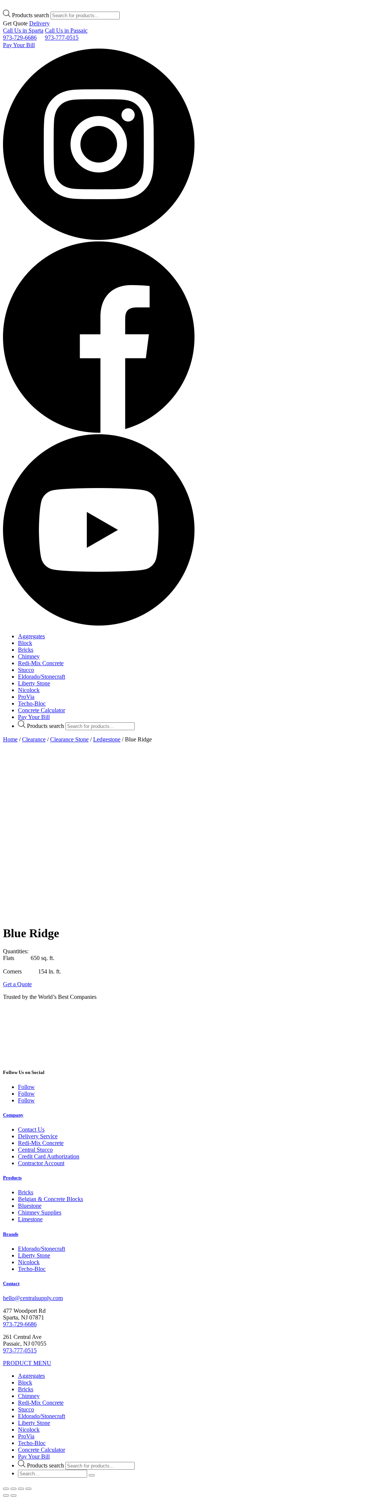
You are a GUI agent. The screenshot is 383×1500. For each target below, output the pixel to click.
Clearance (34, 739)
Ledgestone (106, 739)
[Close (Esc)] (6, 1489)
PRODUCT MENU (27, 1363)
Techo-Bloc (32, 703)
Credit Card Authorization (48, 1156)
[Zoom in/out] (28, 1489)
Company (13, 1115)
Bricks (25, 649)
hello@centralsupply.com (33, 1298)
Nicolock (29, 690)
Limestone (30, 1219)
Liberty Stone (34, 683)
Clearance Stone (69, 739)
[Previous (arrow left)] (6, 1495)
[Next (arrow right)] (13, 1495)
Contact (11, 1283)
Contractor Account (41, 1163)
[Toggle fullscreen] (21, 1489)
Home (10, 739)
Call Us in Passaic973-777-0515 (66, 34)
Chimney (29, 656)
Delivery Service (38, 1136)
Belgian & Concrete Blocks (50, 1199)
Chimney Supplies (39, 1212)
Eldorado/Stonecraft (41, 676)
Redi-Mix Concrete (41, 663)
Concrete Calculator (41, 710)
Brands (10, 1234)
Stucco (26, 670)
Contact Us (31, 1129)
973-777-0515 (20, 1350)
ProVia (26, 697)
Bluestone (30, 1206)
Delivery (39, 23)
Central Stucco (35, 1149)
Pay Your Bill (19, 45)
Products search (30, 15)
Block (25, 643)
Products (12, 1177)
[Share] (13, 1489)
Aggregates (31, 636)
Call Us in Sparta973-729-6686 (23, 34)
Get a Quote (17, 984)
